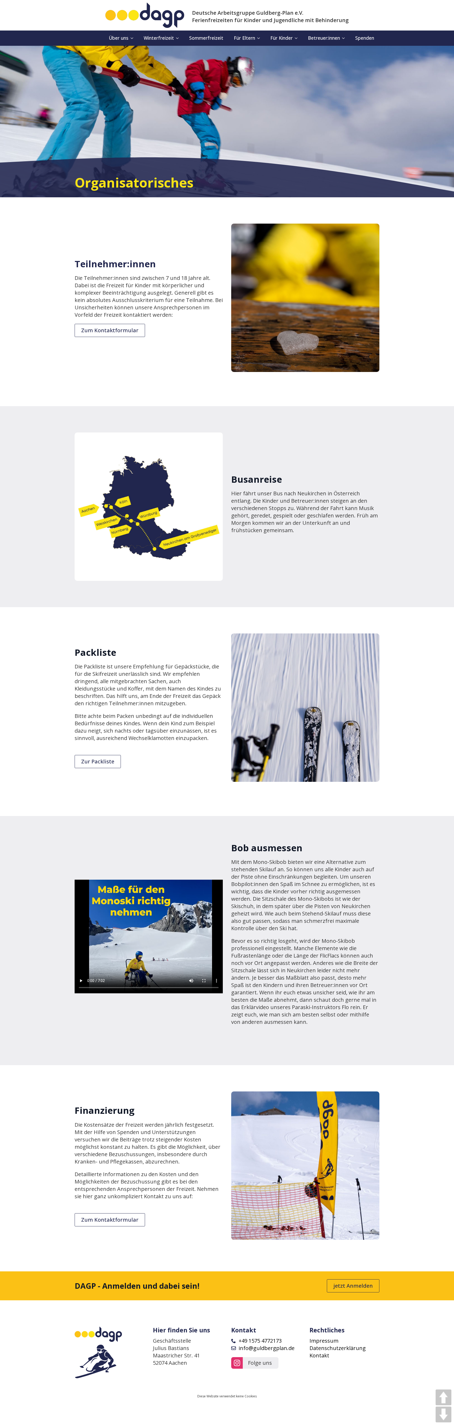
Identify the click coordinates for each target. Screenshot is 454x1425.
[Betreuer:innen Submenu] (345, 38)
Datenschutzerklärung (337, 1348)
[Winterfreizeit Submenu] (179, 38)
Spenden (364, 38)
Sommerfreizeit (206, 38)
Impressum (323, 1340)
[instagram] (237, 1363)
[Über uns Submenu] (133, 38)
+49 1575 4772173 (260, 1340)
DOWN (443, 1414)
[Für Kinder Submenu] (298, 38)
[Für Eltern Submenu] (260, 38)
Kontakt (319, 1355)
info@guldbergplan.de (267, 1348)
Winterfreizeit (159, 38)
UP (443, 1397)
